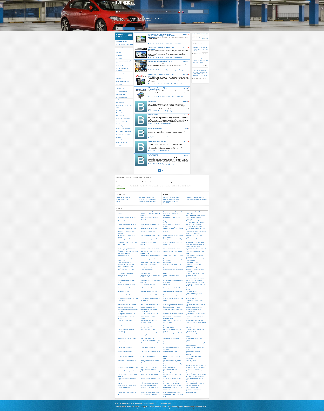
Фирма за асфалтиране (146, 270)
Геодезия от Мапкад (123, 291)
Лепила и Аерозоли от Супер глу (172, 275)
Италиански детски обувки (125, 239)
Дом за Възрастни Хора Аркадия (149, 374)
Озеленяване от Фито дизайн (194, 371)
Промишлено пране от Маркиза (172, 360)
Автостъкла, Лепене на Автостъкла (122, 69)
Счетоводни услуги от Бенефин (171, 217)
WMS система (167, 262)
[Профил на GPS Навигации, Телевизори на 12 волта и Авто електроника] (141, 53)
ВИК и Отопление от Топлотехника (150, 378)
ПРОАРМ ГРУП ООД (153, 115)
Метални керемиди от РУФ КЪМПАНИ (170, 202)
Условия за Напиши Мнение (163, 403)
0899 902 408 (153, 123)
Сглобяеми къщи (145, 273)
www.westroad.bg (178, 97)
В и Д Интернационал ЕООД (171, 199)
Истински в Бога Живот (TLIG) (171, 197)
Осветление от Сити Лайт (125, 295)
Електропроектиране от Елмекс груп (196, 342)
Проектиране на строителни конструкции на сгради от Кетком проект (195, 334)
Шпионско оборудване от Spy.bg (195, 383)
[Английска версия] (183, 11)
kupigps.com (178, 83)
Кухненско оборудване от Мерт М (172, 264)
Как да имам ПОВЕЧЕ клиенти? (147, 201)
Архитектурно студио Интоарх (194, 320)
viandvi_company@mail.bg (166, 164)
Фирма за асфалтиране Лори (194, 307)
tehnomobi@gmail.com (165, 43)
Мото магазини (120, 103)
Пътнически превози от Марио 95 (172, 291)
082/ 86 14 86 (153, 137)
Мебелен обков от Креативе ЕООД (150, 394)
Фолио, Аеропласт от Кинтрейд (194, 221)
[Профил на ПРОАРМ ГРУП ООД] (141, 120)
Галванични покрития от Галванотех (127, 338)
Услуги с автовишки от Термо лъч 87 (196, 365)
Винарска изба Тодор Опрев (125, 262)
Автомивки (119, 55)
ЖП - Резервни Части (121, 91)
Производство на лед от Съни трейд (150, 275)
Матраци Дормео (145, 221)
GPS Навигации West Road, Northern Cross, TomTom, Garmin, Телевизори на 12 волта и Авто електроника (161, 35)
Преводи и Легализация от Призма (127, 371)
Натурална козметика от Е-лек (148, 382)
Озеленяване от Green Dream (171, 362)
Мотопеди (118, 110)
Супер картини (190, 213)
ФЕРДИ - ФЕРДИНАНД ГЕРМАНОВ (157, 142)
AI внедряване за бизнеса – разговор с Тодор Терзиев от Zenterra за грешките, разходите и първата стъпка (199, 72)
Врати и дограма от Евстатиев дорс (150, 364)
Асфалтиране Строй (191, 268)
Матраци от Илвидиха (124, 221)
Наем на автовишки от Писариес (195, 222)
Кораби (118, 100)
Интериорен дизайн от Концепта (172, 382)
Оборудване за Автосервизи (123, 118)
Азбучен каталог (149, 12)
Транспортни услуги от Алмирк (148, 329)
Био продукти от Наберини (147, 284)
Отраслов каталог (124, 12)
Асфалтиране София (191, 392)
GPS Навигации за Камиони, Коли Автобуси (160, 61)
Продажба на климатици (192, 262)
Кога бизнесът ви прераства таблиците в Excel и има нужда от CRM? (200, 49)
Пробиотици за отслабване (125, 288)
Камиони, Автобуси (121, 94)
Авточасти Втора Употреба (123, 73)
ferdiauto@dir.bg (164, 150)
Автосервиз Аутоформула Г (193, 369)
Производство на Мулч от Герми (149, 228)
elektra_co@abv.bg (165, 137)
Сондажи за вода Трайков (125, 351)
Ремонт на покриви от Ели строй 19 (196, 215)
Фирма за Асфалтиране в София (172, 385)
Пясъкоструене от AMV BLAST (171, 288)
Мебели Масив (190, 362)
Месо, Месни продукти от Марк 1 (149, 383)
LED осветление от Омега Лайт (171, 383)
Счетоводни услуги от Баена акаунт (173, 270)
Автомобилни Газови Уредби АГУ (123, 62)
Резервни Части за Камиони (123, 131)
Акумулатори (119, 78)
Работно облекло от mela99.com (149, 367)
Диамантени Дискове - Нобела (195, 197)
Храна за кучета (167, 277)
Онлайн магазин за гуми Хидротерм (150, 255)
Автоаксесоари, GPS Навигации (124, 44)
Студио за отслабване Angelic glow (173, 309)
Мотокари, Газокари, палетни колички (123, 106)
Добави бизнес (160, 12)
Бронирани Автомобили (122, 81)
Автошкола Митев (191, 298)
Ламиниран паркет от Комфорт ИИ (172, 212)
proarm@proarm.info (165, 123)
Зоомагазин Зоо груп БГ (192, 382)
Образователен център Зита (148, 369)
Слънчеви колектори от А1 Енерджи (197, 199)
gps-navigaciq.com (180, 70)
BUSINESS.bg (126, 403)
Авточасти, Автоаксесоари (123, 76)
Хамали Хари (166, 284)
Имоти (165, 273)
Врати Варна (121, 277)
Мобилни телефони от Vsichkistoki (195, 282)
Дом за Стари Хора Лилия (125, 347)
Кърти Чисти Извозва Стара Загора (149, 392)
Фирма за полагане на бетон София (173, 268)
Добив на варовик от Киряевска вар (150, 371)
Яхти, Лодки (119, 145)
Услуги (118, 201)
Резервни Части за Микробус (124, 134)
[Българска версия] (179, 11)
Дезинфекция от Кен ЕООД (193, 212)
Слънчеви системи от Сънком (148, 385)
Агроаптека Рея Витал (124, 333)
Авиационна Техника (121, 41)
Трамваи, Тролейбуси (121, 142)
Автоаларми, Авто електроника (124, 47)
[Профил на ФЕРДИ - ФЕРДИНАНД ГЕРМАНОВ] (141, 146)
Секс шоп (165, 232)
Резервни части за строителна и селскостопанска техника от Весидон (126, 266)
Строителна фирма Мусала (147, 307)
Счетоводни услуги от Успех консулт (196, 374)
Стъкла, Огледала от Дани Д (125, 320)
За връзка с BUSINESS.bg (123, 197)
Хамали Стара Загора (192, 387)
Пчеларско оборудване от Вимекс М (173, 313)
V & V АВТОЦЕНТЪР (153, 155)
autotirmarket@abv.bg (165, 111)
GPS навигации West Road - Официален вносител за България (159, 88)
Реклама (168, 12)
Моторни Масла (120, 116)
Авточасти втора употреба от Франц (150, 262)
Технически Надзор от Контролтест (150, 248)
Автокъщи (118, 52)
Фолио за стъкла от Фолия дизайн (127, 385)
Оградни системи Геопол (193, 351)
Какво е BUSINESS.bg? (122, 199)
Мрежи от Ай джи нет (124, 255)
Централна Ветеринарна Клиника (149, 259)
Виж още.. (205, 53)
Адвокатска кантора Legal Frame (195, 376)
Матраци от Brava (191, 331)
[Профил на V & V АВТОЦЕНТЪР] (141, 160)
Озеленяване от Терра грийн (171, 338)
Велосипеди (119, 84)
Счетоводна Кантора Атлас (147, 356)
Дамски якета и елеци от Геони (171, 248)
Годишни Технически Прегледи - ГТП (121, 87)
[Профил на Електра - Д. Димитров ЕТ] (141, 133)
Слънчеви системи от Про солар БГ (173, 251)
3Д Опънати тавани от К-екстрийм (127, 217)
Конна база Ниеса (191, 360)
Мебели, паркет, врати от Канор (126, 284)
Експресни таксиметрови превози (149, 291)
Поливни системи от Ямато (170, 369)
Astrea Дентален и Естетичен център (173, 255)
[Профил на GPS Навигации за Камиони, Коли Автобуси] (141, 66)
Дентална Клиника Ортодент (148, 264)
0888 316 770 (153, 150)
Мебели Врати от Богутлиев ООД (195, 273)
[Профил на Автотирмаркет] (141, 106)
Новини (175, 12)
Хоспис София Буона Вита (147, 347)
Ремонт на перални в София (148, 212)
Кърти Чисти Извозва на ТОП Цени (149, 387)
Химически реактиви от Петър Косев (196, 367)
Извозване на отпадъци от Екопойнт (173, 333)
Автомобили (119, 58)
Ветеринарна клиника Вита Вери (195, 242)
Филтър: (119, 29)
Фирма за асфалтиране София (126, 270)
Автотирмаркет (152, 101)
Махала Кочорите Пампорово (194, 280)
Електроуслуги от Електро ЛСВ (149, 295)
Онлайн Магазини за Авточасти (121, 122)
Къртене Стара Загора (124, 387)
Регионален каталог (136, 12)
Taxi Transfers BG (145, 277)
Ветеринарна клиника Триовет (194, 373)
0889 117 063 (153, 164)
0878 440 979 (153, 111)
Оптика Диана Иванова (169, 367)
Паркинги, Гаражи (120, 126)
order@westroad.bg (164, 97)
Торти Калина (121, 326)
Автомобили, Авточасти (120, 35)
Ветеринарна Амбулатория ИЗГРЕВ (150, 235)
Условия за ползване (150, 403)
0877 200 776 (153, 43)
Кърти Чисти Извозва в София (171, 392)
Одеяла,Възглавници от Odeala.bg (172, 239)
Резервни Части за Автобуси (123, 128)
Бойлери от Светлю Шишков (125, 342)
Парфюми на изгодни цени (147, 232)
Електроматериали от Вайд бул (149, 313)
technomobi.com (179, 57)
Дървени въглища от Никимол (126, 356)
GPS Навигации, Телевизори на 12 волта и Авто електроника (161, 48)
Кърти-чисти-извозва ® (192, 385)
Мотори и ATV (119, 113)
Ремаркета (118, 137)
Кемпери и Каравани (121, 97)
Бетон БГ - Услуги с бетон (147, 268)
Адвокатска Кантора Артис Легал (127, 224)
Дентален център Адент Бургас (171, 307)
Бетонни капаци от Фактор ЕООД (195, 329)
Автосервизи (119, 65)
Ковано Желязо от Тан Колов (125, 307)
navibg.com (178, 43)
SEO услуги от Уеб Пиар (147, 288)
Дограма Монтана (191, 275)
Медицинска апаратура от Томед (127, 304)
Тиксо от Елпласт (122, 364)
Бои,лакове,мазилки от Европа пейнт (196, 364)
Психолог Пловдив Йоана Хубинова (173, 228)
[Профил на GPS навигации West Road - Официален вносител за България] (141, 93)
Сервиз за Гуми (120, 140)
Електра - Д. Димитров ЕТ (155, 128)
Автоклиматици (120, 50)
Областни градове (129, 29)
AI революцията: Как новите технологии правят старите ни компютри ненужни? (200, 60)
